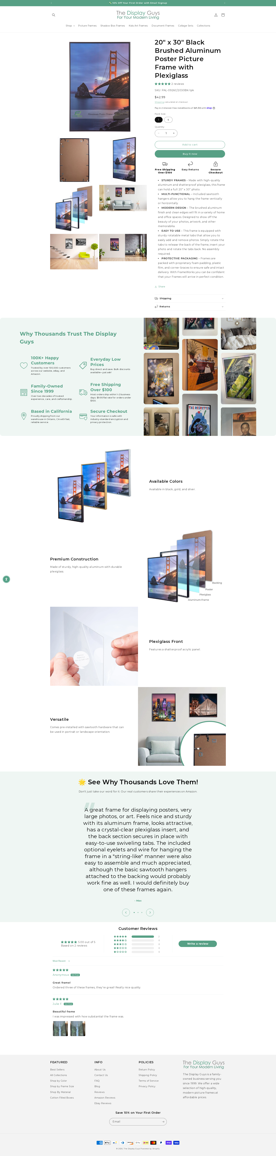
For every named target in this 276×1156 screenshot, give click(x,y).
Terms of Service (149, 1080)
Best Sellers (57, 1069)
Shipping (159, 102)
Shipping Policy (148, 1075)
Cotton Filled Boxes (62, 1097)
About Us (100, 1069)
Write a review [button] (197, 943)
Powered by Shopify (150, 1149)
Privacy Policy (147, 1086)
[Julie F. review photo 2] (77, 1028)
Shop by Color (58, 1080)
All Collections (58, 1075)
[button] (53, 15)
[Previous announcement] (51, 3)
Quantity (159, 126)
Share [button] (161, 286)
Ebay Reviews (102, 1103)
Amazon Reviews (104, 1097)
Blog (97, 1086)
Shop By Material (60, 1092)
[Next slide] (150, 912)
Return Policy (147, 1069)
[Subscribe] (163, 1122)
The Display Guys (132, 1149)
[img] (61, 970)
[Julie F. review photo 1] (60, 1028)
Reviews (99, 1092)
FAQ (97, 1080)
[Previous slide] (126, 912)
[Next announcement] (224, 3)
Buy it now (190, 153)
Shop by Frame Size (62, 1086)
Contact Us (101, 1075)
